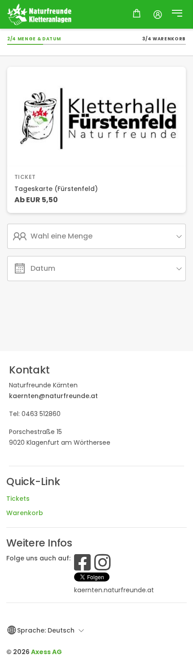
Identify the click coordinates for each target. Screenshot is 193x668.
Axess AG (46, 651)
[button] (177, 14)
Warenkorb (24, 512)
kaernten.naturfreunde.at (114, 590)
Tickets (18, 498)
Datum (43, 268)
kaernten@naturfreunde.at (53, 395)
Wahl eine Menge (61, 236)
